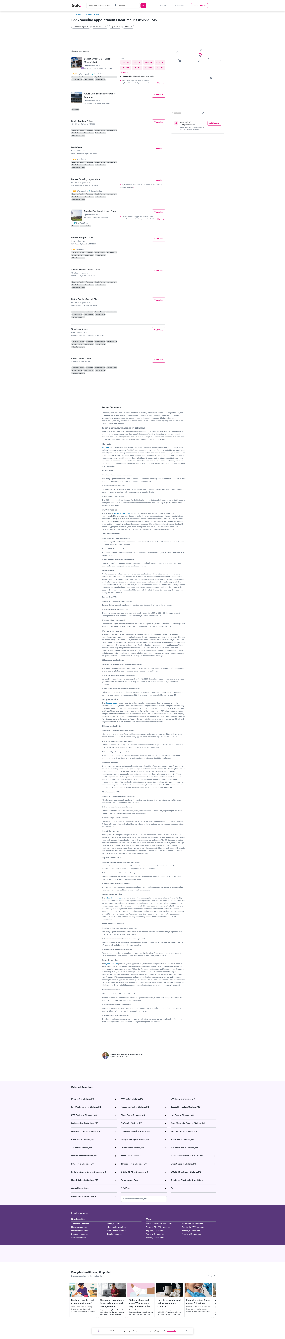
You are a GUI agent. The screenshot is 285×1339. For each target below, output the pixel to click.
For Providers (179, 5)
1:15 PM (125, 62)
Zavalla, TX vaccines (155, 1237)
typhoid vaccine (111, 964)
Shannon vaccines (79, 1234)
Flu (169, 453)
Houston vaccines (79, 1227)
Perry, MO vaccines (155, 1234)
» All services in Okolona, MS (135, 1199)
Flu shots (106, 447)
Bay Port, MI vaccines (155, 1230)
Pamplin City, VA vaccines (158, 1227)
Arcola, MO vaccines (191, 1234)
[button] (178, 60)
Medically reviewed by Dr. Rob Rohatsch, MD (126, 1054)
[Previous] (210, 1275)
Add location (214, 123)
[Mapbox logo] (176, 113)
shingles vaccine (111, 703)
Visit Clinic (158, 94)
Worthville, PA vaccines (192, 1223)
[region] (199, 81)
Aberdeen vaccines (80, 1223)
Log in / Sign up (199, 5)
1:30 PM (137, 62)
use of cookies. (171, 1331)
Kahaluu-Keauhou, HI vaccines (159, 1223)
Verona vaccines (78, 1237)
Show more (161, 83)
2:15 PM (125, 67)
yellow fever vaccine (113, 898)
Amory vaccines (114, 1223)
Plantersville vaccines (116, 1230)
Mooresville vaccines (116, 1227)
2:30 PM (136, 67)
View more (124, 72)
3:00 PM (159, 67)
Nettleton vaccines (79, 1230)
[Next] (214, 1275)
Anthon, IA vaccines (191, 1230)
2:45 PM (148, 67)
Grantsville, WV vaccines (193, 1227)
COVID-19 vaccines (122, 513)
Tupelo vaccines (114, 1234)
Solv (72, 14)
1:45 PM (148, 62)
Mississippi (79, 14)
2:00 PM (159, 62)
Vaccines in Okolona (92, 14)
